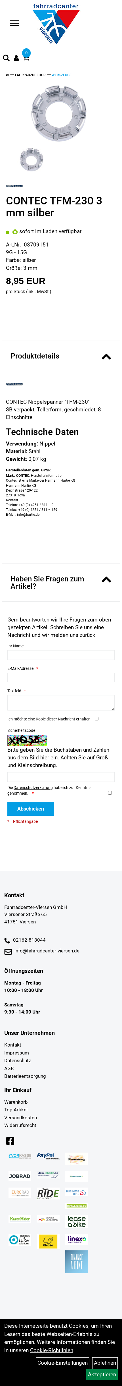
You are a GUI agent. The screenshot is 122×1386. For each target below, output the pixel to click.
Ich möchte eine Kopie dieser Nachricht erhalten (49, 719)
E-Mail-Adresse (20, 668)
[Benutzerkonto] (16, 58)
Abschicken (30, 809)
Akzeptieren (102, 1374)
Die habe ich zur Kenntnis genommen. (49, 790)
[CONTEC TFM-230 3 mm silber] (59, 114)
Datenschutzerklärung (33, 787)
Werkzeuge (61, 75)
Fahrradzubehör (30, 75)
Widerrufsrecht (20, 1125)
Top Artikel (16, 1109)
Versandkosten (20, 1117)
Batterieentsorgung (25, 1076)
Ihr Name (15, 646)
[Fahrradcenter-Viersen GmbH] (56, 24)
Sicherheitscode (21, 730)
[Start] (7, 75)
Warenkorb (16, 1102)
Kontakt (12, 1045)
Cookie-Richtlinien (51, 1350)
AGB (9, 1068)
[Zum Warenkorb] (26, 58)
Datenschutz (17, 1060)
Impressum (16, 1053)
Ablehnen (105, 1363)
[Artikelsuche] (6, 59)
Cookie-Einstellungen (62, 1363)
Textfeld (14, 691)
